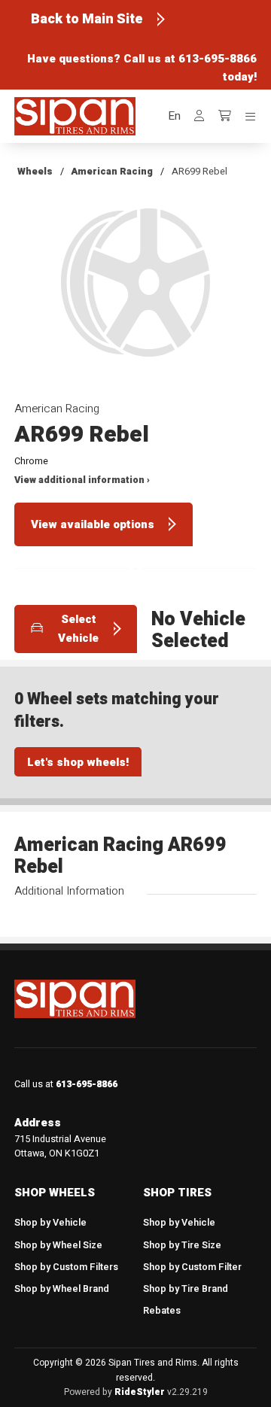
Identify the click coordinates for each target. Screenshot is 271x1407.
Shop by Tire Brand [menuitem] (185, 1289)
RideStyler (139, 1392)
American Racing (112, 171)
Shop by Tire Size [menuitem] (182, 1245)
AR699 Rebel (199, 171)
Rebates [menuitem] (162, 1310)
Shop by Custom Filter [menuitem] (192, 1267)
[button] (174, 115)
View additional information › (82, 480)
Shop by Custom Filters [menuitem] (66, 1267)
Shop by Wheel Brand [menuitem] (61, 1289)
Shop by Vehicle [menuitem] (50, 1222)
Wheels (35, 171)
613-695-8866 (217, 58)
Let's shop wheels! (78, 762)
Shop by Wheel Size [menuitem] (58, 1245)
